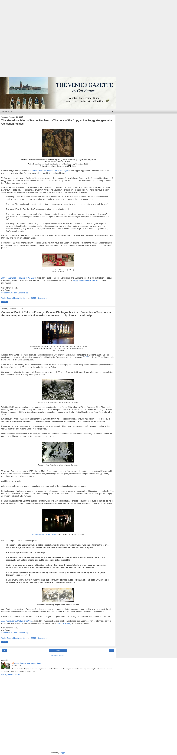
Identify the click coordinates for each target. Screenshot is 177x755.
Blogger (62, 753)
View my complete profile (10, 675)
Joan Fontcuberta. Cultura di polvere (44, 534)
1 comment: (42, 298)
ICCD (86, 357)
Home (58, 650)
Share (5, 302)
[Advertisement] (57, 40)
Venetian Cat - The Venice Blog (14, 293)
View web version (57, 655)
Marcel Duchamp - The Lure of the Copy (18, 278)
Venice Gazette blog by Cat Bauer (27, 663)
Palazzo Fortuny (64, 623)
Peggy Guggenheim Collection (86, 280)
